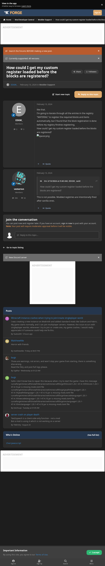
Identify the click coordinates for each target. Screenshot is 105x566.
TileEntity (17, 425)
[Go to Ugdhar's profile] (7, 358)
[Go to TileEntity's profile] (7, 415)
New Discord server (18, 257)
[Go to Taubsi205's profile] (7, 319)
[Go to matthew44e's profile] (7, 341)
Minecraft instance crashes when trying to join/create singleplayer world (47, 318)
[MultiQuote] (38, 164)
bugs (13, 357)
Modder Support (47, 84)
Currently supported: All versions (24, 58)
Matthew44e (17, 340)
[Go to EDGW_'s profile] (7, 84)
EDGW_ (14, 84)
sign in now (66, 223)
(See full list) (93, 435)
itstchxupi (18, 408)
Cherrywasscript (13, 443)
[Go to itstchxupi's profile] (7, 378)
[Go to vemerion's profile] (19, 178)
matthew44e (19, 351)
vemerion (19, 189)
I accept (95, 552)
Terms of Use (42, 554)
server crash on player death (25, 414)
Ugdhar (17, 370)
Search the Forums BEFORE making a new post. (30, 51)
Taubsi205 (18, 334)
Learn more (5, 4)
